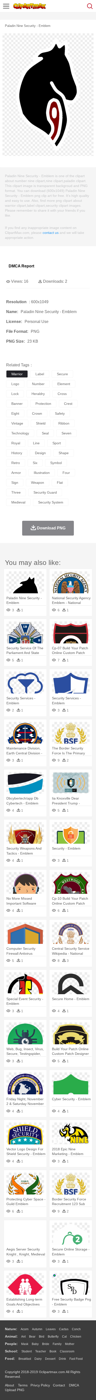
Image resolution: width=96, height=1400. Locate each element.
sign (14, 483)
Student (26, 1351)
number (38, 384)
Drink (62, 1359)
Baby (35, 1344)
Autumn (37, 1329)
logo (15, 384)
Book (52, 1351)
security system (50, 502)
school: (11, 1351)
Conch (76, 1329)
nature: (11, 1329)
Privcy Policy (40, 1385)
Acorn (25, 1329)
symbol (56, 463)
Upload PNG (14, 1390)
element (63, 384)
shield (41, 423)
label (39, 374)
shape (64, 453)
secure (62, 374)
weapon (37, 483)
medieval (18, 502)
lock (15, 394)
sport (56, 443)
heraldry (38, 394)
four (66, 473)
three (16, 492)
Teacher (40, 1351)
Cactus (63, 1329)
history (16, 453)
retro (15, 463)
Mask (24, 1344)
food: (10, 1359)
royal (15, 443)
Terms (23, 1385)
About (9, 1385)
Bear (32, 1336)
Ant (23, 1336)
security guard (45, 492)
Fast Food (76, 1359)
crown (37, 413)
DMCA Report (21, 266)
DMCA (74, 1385)
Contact (59, 1385)
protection (43, 404)
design (40, 453)
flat (60, 483)
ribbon (63, 423)
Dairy (38, 1359)
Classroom (67, 1351)
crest (68, 404)
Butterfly (53, 1336)
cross (62, 394)
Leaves (51, 1329)
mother (69, 1344)
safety (60, 413)
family (57, 1344)
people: (11, 1344)
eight (15, 413)
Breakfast (24, 1359)
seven (66, 433)
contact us (51, 233)
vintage (17, 423)
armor (16, 473)
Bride (45, 1344)
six (35, 463)
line (36, 443)
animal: (11, 1336)
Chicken (75, 1336)
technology (20, 433)
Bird (41, 1336)
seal (45, 433)
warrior (17, 374)
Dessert (50, 1359)
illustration (42, 473)
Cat (64, 1336)
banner (17, 404)
